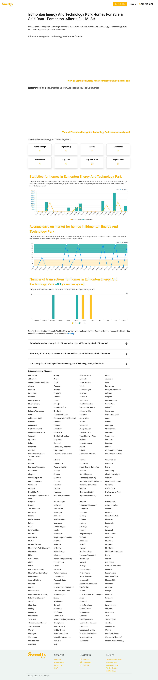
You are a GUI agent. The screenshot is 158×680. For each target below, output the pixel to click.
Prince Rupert (33, 576)
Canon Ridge (84, 418)
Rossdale (83, 591)
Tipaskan (108, 623)
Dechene (83, 439)
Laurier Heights (59, 526)
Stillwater (108, 609)
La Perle (31, 523)
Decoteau (108, 439)
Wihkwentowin (33, 641)
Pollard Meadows (60, 573)
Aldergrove (32, 379)
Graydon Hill (32, 485)
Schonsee (108, 598)
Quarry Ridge (58, 576)
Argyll (56, 382)
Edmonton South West (113, 454)
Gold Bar (108, 478)
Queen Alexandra (86, 576)
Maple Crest (32, 537)
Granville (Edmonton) (113, 481)
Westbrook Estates (112, 634)
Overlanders (109, 562)
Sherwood (83, 601)
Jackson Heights (111, 505)
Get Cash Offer (120, 4)
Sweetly (71, 334)
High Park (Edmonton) (62, 495)
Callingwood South (35, 418)
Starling (31, 609)
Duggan (82, 447)
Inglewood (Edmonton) (88, 505)
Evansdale (109, 463)
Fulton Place (32, 471)
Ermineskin (84, 463)
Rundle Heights (59, 594)
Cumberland (109, 436)
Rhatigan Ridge (110, 580)
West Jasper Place (61, 634)
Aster (107, 382)
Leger (107, 526)
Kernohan (83, 512)
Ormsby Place (59, 562)
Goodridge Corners (35, 481)
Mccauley (108, 541)
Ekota (30, 460)
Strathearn (58, 612)
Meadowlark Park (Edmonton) (39, 548)
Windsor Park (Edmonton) (114, 641)
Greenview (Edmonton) (88, 485)
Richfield (31, 584)
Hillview (108, 495)
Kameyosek (84, 509)
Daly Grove (58, 439)
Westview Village (86, 637)
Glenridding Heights (112, 474)
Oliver (30, 562)
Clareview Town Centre (36, 432)
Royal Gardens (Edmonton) (38, 594)
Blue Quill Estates (86, 404)
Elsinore (31, 463)
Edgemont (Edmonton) (113, 450)
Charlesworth (110, 429)
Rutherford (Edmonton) (36, 598)
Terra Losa (32, 619)
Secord (30, 601)
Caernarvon (109, 411)
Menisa (82, 548)
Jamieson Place (34, 509)
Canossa (31, 422)
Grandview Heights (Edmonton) (91, 481)
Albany (56, 375)
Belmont (57, 397)
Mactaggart (58, 534)
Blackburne (84, 400)
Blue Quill (57, 404)
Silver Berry (32, 605)
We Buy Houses (111, 668)
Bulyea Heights (85, 411)
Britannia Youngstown (36, 411)
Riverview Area (33, 591)
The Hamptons (110, 619)
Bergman (108, 397)
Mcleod (82, 544)
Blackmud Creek (111, 400)
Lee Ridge (83, 526)
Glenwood (57, 478)
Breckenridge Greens (87, 407)
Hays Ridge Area (34, 492)
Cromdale (31, 436)
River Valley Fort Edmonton (64, 587)
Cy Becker (32, 439)
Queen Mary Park (111, 576)
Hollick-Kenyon (59, 502)
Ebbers (82, 450)
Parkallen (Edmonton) (113, 566)
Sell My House (111, 671)
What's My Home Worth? (114, 659)
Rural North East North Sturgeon (91, 594)
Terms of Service (44, 676)
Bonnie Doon (110, 404)
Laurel (30, 526)
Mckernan (57, 544)
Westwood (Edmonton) (113, 637)
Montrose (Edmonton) (88, 555)
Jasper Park (58, 509)
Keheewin (108, 509)
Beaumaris (32, 393)
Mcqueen (108, 544)
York (55, 644)
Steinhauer (58, 609)
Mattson (31, 541)
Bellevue (108, 393)
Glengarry (31, 474)
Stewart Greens (85, 609)
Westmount (32, 637)
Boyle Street (32, 407)
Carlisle (82, 422)
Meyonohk (32, 551)
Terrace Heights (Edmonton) (64, 619)
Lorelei (56, 530)
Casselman (84, 425)
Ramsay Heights (60, 580)
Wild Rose (57, 641)
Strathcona (32, 612)
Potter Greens (85, 573)
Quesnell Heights (34, 580)
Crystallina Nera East (61, 436)
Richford (57, 584)
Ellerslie (57, 460)
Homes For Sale (111, 662)
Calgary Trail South (61, 415)
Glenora (57, 474)
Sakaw (56, 598)
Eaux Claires (58, 450)
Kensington (58, 512)
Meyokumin (109, 548)
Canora (108, 418)
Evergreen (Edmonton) (36, 467)
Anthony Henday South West (38, 382)
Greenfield (58, 485)
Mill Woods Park (86, 551)
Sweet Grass (58, 616)
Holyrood (83, 502)
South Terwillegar (86, 605)
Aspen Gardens (85, 382)
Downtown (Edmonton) (62, 447)
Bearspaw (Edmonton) (113, 390)
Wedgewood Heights (87, 630)
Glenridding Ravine (35, 478)
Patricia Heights (85, 569)
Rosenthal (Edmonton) (62, 591)
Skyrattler (57, 605)
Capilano (57, 422)
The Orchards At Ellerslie (37, 623)
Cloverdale (58, 432)
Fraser (107, 467)
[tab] (79, 343)
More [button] (132, 4)
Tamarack (83, 616)
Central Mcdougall (35, 429)
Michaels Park (59, 551)
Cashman (57, 425)
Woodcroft (32, 644)
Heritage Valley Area (113, 492)
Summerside (33, 616)
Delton (30, 443)
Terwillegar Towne (86, 619)
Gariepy (57, 471)
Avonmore (58, 386)
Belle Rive (83, 393)
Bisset (56, 400)
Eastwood (31, 450)
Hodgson (31, 502)
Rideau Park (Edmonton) (88, 584)
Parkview (57, 569)
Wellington (32, 634)
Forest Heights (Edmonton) (89, 467)
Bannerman (109, 386)
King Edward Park (111, 516)
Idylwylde (57, 505)
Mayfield (57, 541)
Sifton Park (109, 601)
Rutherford (109, 594)
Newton (108, 555)
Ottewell (83, 562)
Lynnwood (109, 530)
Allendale (83, 379)
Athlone (31, 386)
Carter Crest (32, 425)
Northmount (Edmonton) (63, 559)
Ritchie (30, 587)
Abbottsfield (32, 375)
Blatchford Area (34, 404)
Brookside (57, 411)
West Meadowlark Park (88, 634)
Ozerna (56, 566)
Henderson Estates (86, 492)
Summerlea (109, 612)
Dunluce (108, 447)
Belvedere (83, 397)
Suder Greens (84, 612)
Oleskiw (108, 559)
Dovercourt (32, 447)
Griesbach (109, 485)
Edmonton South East (87, 454)
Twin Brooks (84, 626)
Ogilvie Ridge (84, 559)
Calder (30, 415)
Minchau (57, 555)
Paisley (82, 566)
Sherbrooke (58, 601)
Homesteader (110, 502)
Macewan (31, 534)
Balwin (82, 386)
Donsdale (108, 443)
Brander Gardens (60, 407)
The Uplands (58, 623)
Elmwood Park (110, 460)
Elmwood (83, 460)
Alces (107, 375)
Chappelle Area (85, 429)
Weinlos (108, 630)
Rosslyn (108, 591)
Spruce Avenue (110, 605)
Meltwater (57, 548)
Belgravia (57, 393)
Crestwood (109, 432)
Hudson (31, 505)
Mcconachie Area (34, 544)
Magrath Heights (86, 534)
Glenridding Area (86, 474)
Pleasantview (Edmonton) (37, 573)
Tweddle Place (59, 626)
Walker (30, 630)
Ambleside (109, 379)
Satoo (82, 598)
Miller (30, 555)
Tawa (107, 616)
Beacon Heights (85, 390)
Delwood (57, 443)
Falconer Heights (60, 467)
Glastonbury (109, 471)
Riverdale (108, 587)
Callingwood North (112, 415)
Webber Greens (59, 630)
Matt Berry (109, 537)
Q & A (56, 668)
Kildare (30, 516)
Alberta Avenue (85, 375)
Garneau (83, 471)
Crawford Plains (85, 432)
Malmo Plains (110, 534)
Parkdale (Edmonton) (36, 569)
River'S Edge (84, 587)
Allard (56, 379)
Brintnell (108, 407)
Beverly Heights (34, 400)
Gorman (57, 481)
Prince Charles (110, 573)
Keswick (108, 512)
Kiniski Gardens (59, 519)
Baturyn (57, 390)
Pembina (108, 569)
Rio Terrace (109, 584)
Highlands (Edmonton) (88, 495)
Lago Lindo (58, 523)
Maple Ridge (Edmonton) (63, 537)
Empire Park (58, 463)
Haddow (57, 488)
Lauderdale (109, 523)
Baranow (31, 390)
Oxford (30, 566)
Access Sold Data (112, 665)
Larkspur (83, 523)
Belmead (31, 397)
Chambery (58, 429)
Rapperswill (84, 580)
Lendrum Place (33, 530)
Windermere (84, 641)
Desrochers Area (86, 443)
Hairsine (83, 488)
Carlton (108, 422)
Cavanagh (109, 425)
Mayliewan (84, 541)
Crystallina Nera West (88, 436)
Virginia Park (110, 626)
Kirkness (83, 519)
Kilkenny (57, 516)
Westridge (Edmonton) (62, 637)
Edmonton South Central (63, 454)
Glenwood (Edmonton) (88, 478)
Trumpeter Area (34, 626)
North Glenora (33, 559)
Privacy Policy (32, 676)
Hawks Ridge (110, 488)
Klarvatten (109, 519)
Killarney (83, 516)
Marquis (83, 537)
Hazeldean (58, 492)
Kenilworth (32, 512)
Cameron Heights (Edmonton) (65, 418)
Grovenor (31, 488)
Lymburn (83, 530)
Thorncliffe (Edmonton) (88, 623)
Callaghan (83, 415)
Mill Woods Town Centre (114, 551)
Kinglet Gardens (34, 519)
